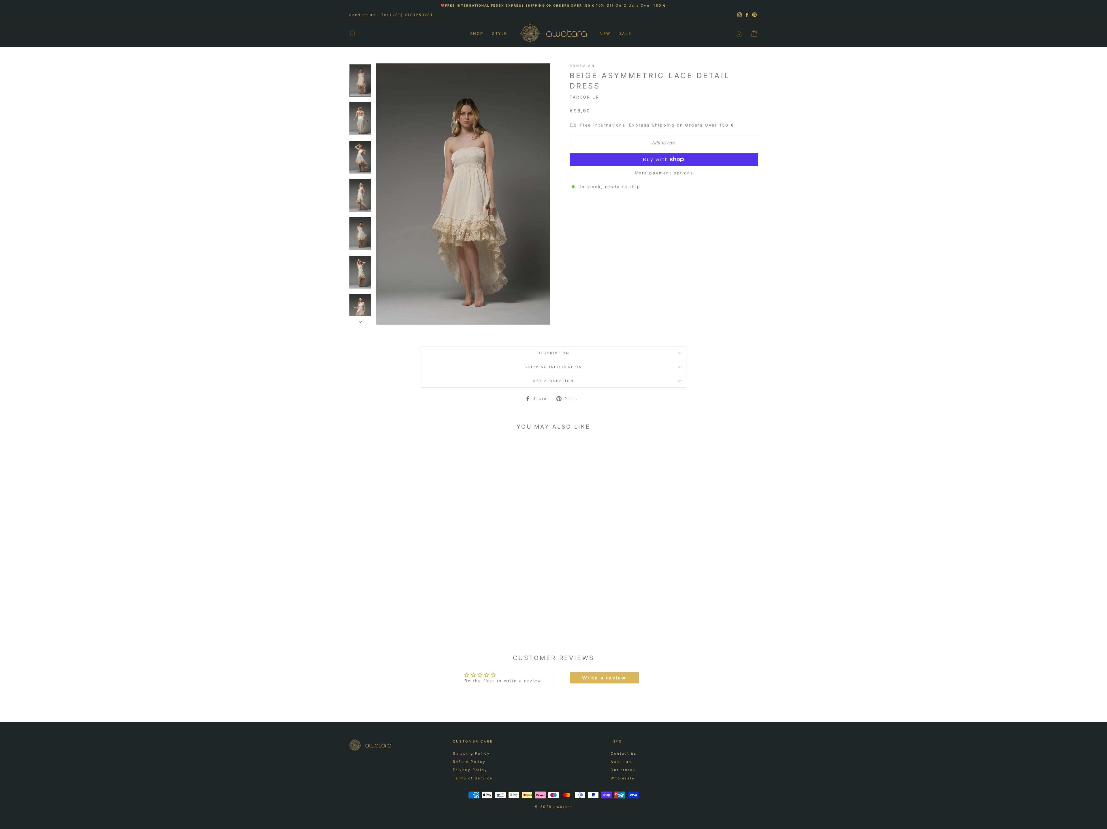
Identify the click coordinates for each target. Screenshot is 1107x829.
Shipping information (553, 367)
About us (621, 762)
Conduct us (362, 15)
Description (554, 353)
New (605, 33)
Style (499, 33)
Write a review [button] (604, 678)
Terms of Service (473, 778)
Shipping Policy (471, 753)
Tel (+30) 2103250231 (407, 15)
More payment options (664, 172)
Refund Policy (469, 762)
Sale (625, 33)
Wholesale (623, 778)
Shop (476, 33)
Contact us (623, 753)
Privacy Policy (470, 770)
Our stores (623, 770)
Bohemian (582, 66)
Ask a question (553, 381)
